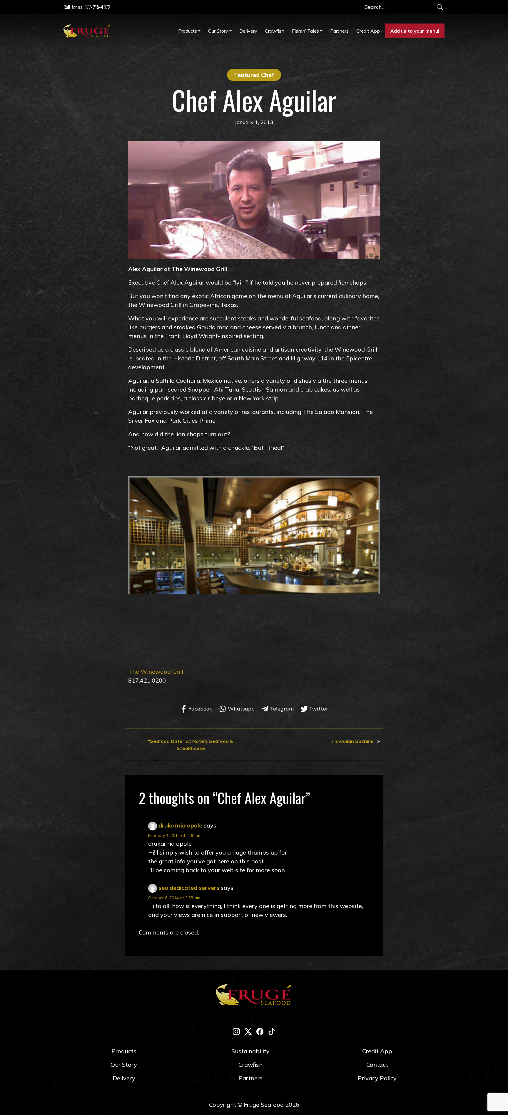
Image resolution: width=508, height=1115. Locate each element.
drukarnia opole (180, 825)
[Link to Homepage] (88, 30)
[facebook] (259, 1031)
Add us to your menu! (414, 31)
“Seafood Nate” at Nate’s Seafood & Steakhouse (190, 744)
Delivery (248, 31)
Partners (339, 31)
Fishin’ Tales (305, 31)
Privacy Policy (377, 1078)
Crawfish (274, 31)
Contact (377, 1064)
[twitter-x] (248, 1031)
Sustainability (250, 1051)
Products (187, 31)
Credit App (368, 31)
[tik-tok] (271, 1031)
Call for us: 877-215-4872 (86, 7)
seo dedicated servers (188, 887)
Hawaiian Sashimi (352, 741)
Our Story (218, 31)
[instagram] (236, 1031)
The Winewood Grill (155, 671)
